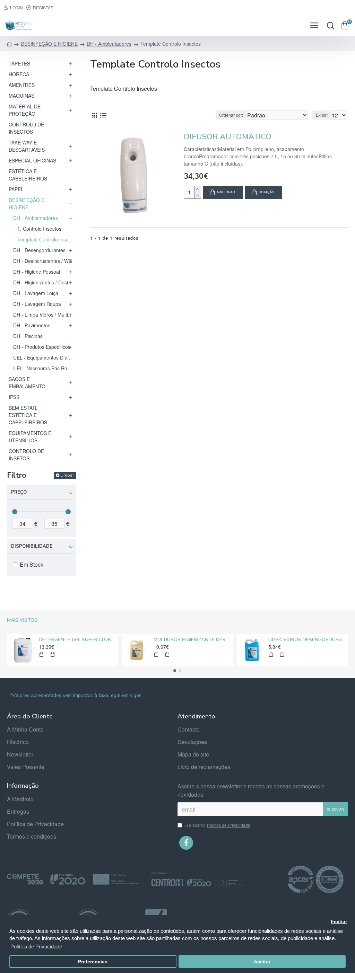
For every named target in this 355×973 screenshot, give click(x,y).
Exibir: (322, 115)
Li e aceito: (217, 825)
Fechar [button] (339, 921)
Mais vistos (22, 620)
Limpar (67, 475)
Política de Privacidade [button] (36, 946)
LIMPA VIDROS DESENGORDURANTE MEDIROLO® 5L (306, 640)
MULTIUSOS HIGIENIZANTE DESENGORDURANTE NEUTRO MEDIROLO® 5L (192, 640)
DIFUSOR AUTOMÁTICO (227, 137)
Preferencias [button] (92, 961)
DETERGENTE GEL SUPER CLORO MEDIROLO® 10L (77, 640)
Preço (19, 492)
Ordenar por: (231, 115)
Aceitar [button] (262, 961)
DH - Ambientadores (109, 43)
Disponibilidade (31, 546)
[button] (174, 670)
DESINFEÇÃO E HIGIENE (49, 43)
